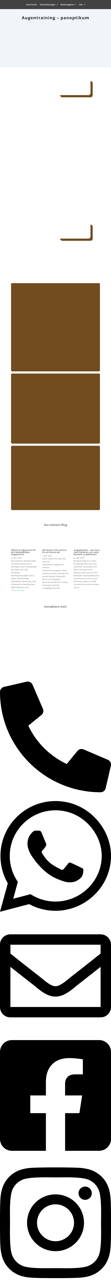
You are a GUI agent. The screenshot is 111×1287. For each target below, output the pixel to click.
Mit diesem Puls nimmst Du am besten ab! (54, 551)
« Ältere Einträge (17, 590)
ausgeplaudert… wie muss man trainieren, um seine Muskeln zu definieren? (87, 552)
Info (81, 5)
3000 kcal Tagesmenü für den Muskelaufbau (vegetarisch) (23, 552)
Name (60, 619)
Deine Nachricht (65, 634)
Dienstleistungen (47, 5)
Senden (61, 640)
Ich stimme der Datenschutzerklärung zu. (77, 637)
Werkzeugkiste (67, 5)
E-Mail (60, 622)
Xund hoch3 (31, 5)
